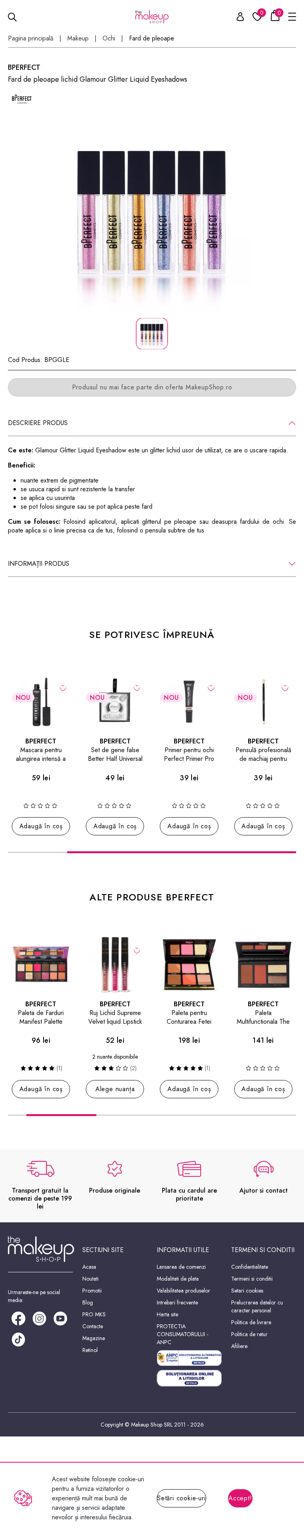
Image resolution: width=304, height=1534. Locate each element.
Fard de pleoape (151, 38)
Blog (87, 1302)
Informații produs (38, 563)
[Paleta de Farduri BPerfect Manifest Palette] (41, 964)
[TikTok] (18, 1338)
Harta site (167, 1314)
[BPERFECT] (22, 98)
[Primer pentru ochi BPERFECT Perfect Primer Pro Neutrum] (189, 702)
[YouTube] (60, 1317)
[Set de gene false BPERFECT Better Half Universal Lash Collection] (115, 702)
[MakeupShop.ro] (152, 16)
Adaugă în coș (41, 826)
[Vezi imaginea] (152, 214)
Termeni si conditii (252, 1279)
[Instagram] (39, 1317)
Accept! (240, 1498)
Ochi (109, 38)
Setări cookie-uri (181, 1498)
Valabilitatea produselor (183, 1291)
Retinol (90, 1350)
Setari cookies (247, 1291)
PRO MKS (94, 1314)
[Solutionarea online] (189, 1378)
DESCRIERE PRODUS (38, 422)
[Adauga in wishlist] (62, 687)
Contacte (92, 1326)
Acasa (89, 1267)
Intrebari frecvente (177, 1302)
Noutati (90, 1279)
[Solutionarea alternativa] (189, 1358)
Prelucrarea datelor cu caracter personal (257, 1306)
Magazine (93, 1338)
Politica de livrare (251, 1322)
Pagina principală (30, 38)
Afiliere (239, 1346)
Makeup (78, 38)
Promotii (92, 1291)
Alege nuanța (115, 1089)
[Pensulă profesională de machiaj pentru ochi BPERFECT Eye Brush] (263, 702)
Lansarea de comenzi (181, 1267)
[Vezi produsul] (137, 950)
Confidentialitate (249, 1267)
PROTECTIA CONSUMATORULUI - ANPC (182, 1334)
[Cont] (236, 18)
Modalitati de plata (178, 1279)
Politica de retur (249, 1334)
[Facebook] (18, 1317)
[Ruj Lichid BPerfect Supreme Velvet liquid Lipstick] (115, 964)
